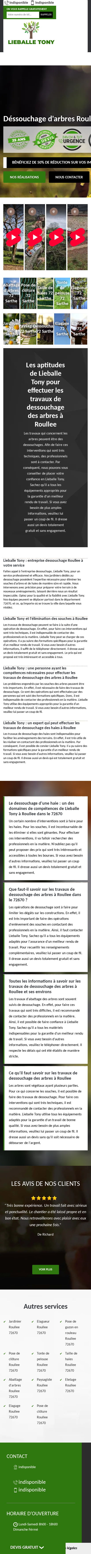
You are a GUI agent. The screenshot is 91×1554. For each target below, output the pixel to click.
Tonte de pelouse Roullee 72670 (43, 1362)
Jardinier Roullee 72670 (15, 1327)
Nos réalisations (24, 177)
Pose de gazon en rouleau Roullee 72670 (71, 1333)
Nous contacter (69, 177)
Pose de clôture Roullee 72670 (14, 1362)
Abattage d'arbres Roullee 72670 (15, 1388)
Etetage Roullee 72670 (70, 1385)
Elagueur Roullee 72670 (43, 1327)
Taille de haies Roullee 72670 (71, 1362)
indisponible (18, 3)
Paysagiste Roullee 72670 (44, 1385)
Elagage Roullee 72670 (14, 1411)
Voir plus (45, 1269)
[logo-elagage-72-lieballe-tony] (31, 32)
